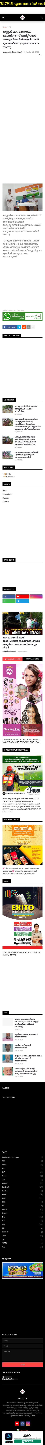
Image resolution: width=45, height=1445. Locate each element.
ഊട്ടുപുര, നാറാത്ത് (12, 659)
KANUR (22, 1191)
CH (22, 1161)
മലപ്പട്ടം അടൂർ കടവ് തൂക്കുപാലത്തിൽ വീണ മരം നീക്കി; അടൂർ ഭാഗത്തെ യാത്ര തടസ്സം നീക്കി (21, 642)
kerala (22, 1194)
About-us (5, 502)
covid (22, 1165)
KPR (22, 1202)
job (22, 1180)
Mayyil (22, 1209)
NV (22, 1221)
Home (4, 27)
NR (22, 1217)
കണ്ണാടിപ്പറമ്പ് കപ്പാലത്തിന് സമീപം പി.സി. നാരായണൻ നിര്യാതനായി (28, 1058)
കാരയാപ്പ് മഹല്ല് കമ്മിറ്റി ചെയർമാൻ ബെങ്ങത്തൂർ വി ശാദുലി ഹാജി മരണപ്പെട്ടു (26, 1070)
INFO (22, 1176)
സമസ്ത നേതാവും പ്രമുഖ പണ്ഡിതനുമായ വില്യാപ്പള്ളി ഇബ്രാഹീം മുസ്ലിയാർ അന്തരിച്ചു (26, 1022)
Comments (10, 476)
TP (22, 1239)
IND (22, 1172)
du (22, 1168)
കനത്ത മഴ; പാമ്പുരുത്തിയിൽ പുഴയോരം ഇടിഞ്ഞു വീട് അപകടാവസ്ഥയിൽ (26, 454)
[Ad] (22, 1438)
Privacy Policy (7, 494)
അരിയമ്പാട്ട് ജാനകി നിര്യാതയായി (23, 1046)
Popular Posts (32, 659)
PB (22, 1228)
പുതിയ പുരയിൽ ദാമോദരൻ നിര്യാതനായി (26, 1035)
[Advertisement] (22, 81)
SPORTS (22, 1232)
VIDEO (22, 1243)
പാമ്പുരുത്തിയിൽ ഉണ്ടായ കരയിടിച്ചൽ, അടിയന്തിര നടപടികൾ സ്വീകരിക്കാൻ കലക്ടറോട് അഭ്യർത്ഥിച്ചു (25, 440)
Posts (8, 474)
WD (22, 1247)
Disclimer (5, 498)
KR (22, 1206)
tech (22, 1236)
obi (22, 1224)
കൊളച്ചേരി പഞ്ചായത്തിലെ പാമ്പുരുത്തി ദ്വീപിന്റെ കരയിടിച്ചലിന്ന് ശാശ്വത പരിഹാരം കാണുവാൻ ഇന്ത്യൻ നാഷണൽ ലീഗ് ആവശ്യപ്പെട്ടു (27, 424)
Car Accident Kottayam (22, 1157)
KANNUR (22, 1187)
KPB (9, 27)
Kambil (22, 1183)
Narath (22, 1213)
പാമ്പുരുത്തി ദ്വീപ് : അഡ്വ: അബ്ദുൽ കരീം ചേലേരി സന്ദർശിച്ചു (26, 408)
